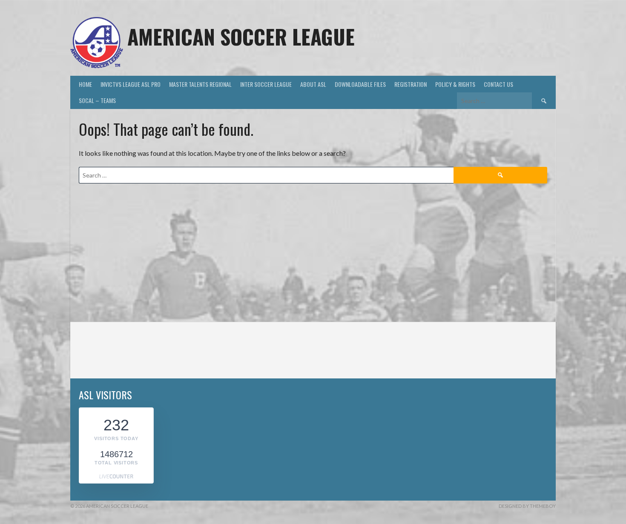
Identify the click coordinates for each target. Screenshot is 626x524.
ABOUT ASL (313, 84)
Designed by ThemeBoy (527, 506)
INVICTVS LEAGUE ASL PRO (131, 84)
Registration (410, 84)
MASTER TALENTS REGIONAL (200, 84)
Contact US (498, 84)
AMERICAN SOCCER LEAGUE (241, 36)
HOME (85, 84)
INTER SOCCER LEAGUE (266, 84)
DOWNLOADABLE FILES (360, 84)
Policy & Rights (455, 84)
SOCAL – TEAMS (97, 100)
